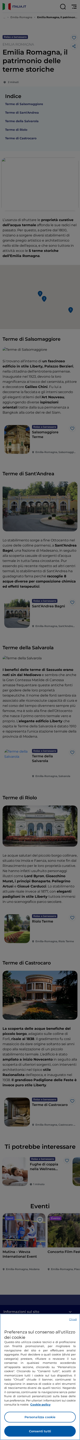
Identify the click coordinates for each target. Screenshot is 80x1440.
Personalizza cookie (40, 1417)
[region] (40, 1377)
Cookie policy (40, 1404)
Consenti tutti (40, 1431)
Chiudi (73, 1319)
